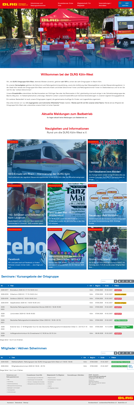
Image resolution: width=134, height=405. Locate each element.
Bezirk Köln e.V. (122, 402)
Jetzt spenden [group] (125, 4)
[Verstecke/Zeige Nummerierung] (119, 281)
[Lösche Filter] (115, 281)
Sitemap (25, 402)
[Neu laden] (123, 281)
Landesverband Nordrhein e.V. (108, 402)
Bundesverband (93, 402)
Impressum (10, 402)
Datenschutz (18, 402)
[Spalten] (131, 281)
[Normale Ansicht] (127, 281)
